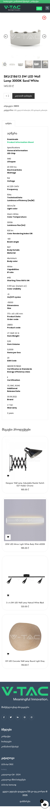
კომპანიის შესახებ (21, 1)
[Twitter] (10, 717)
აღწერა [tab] (8, 123)
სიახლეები (7, 1)
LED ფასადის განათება (39, 110)
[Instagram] (31, 717)
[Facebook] (3, 717)
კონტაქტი (34, 1)
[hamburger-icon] (39, 8)
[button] (8, 476)
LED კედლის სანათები (22, 110)
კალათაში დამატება (23, 96)
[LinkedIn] (17, 717)
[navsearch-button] (47, 8)
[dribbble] (24, 717)
